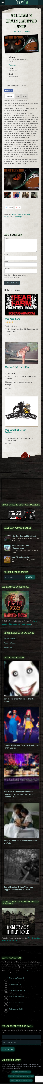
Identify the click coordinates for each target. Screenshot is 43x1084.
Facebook (9, 90)
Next (37, 195)
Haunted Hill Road (7, 225)
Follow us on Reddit (16, 1009)
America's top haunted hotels (21, 1080)
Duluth (15, 31)
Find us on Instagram (16, 997)
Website (7, 268)
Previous (5, 195)
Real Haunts (8, 647)
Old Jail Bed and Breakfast (24, 536)
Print (24, 85)
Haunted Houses (9, 638)
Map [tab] (17, 96)
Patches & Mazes (9, 643)
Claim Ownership (12, 85)
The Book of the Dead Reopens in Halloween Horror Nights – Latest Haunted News (18, 794)
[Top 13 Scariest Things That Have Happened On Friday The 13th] (21, 884)
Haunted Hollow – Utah (17, 367)
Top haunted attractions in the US (21, 1076)
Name (6, 254)
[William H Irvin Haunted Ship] (21, 179)
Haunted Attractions (17, 214)
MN (19, 31)
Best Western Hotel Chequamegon (20, 547)
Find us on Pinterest (16, 1003)
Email (6, 261)
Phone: (11, 68)
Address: (12, 57)
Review (6, 238)
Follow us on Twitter (16, 984)
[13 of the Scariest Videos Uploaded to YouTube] (21, 837)
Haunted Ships (17, 216)
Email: (11, 74)
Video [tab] (25, 96)
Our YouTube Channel (17, 990)
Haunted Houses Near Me (21, 1072)
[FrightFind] (22, 2)
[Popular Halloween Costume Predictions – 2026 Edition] (21, 742)
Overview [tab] (9, 96)
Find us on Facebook (16, 978)
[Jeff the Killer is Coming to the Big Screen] (21, 696)
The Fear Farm (12, 319)
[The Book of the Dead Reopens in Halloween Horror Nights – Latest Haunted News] (21, 788)
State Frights (31, 971)
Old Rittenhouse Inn (21, 557)
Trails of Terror (36, 225)
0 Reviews (27, 31)
